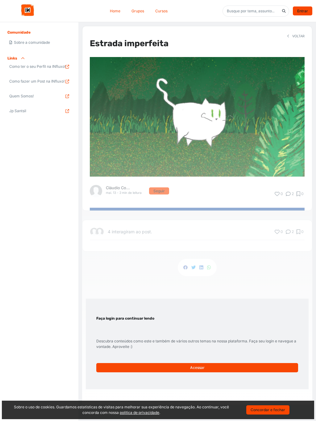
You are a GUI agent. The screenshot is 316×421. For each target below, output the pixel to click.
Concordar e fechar (268, 409)
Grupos (137, 11)
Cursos (161, 11)
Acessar (197, 367)
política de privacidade (139, 412)
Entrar (302, 11)
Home (115, 11)
